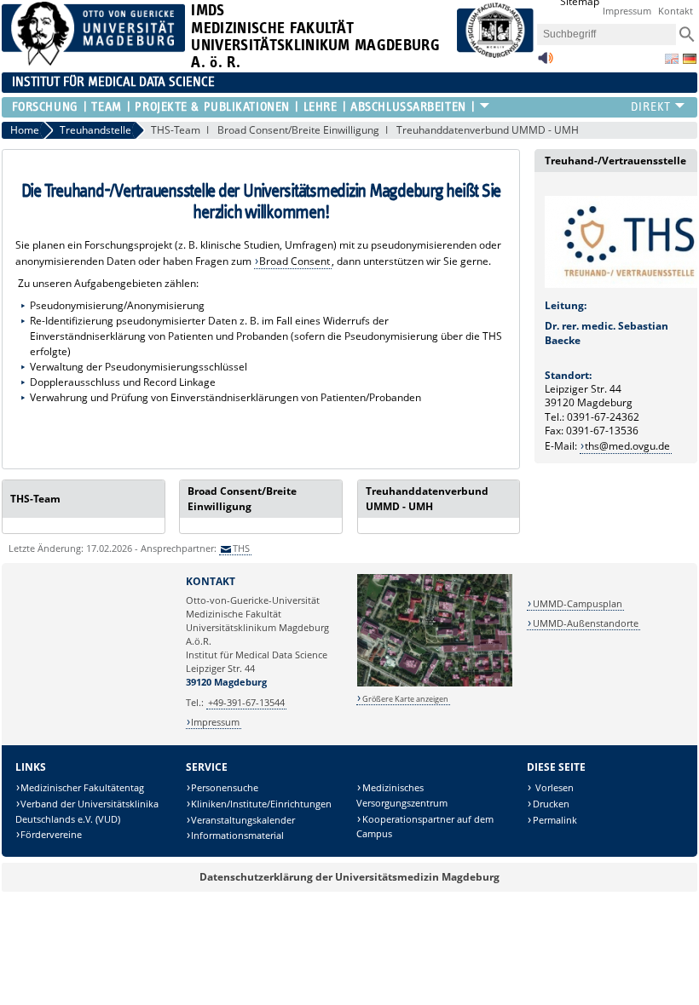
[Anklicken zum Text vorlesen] (545, 62)
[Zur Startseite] (94, 62)
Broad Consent (294, 261)
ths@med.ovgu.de (627, 446)
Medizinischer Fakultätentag (82, 787)
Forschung (45, 106)
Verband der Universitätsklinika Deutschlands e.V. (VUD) (87, 811)
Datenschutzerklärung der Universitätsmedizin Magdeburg (349, 877)
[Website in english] (671, 59)
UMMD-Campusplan (577, 603)
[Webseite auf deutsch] (689, 59)
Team (106, 106)
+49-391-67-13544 (246, 702)
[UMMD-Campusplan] (434, 683)
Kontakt (675, 10)
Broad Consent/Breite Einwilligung (298, 130)
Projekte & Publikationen (212, 106)
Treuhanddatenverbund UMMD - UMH (487, 130)
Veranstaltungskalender (243, 819)
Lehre (320, 106)
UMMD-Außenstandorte (585, 623)
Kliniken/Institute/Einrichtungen (261, 803)
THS (241, 548)
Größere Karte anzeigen (405, 698)
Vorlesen (553, 787)
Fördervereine (51, 834)
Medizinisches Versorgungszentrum (402, 795)
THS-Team (175, 130)
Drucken (551, 803)
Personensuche (224, 787)
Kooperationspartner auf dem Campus (425, 827)
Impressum (627, 10)
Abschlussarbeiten (408, 106)
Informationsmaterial (237, 835)
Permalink (555, 819)
